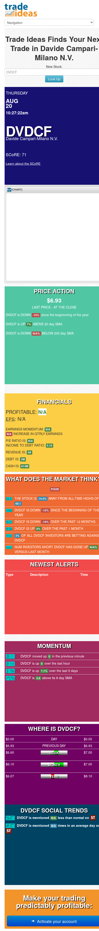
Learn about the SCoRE (23, 163)
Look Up (54, 79)
